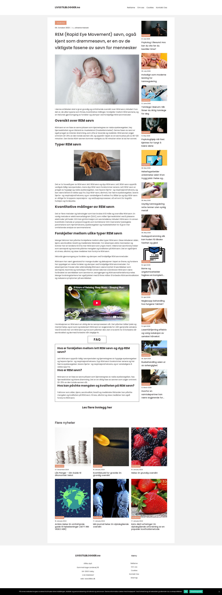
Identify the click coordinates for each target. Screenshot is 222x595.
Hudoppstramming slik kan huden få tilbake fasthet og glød (153, 239)
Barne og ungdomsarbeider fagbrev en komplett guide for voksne (152, 272)
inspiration (146, 36)
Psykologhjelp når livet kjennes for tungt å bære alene (153, 142)
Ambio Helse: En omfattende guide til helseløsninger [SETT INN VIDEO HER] (72, 526)
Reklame (131, 7)
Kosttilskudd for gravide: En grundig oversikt (107, 474)
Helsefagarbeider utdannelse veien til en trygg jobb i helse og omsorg (153, 175)
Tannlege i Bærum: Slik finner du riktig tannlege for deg (153, 110)
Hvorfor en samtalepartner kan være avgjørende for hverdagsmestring (152, 394)
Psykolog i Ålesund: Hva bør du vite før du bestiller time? (153, 45)
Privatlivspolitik (196, 591)
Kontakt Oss (161, 7)
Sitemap (134, 578)
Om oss (140, 7)
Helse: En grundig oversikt (144, 473)
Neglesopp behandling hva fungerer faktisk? (153, 302)
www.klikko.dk (90, 579)
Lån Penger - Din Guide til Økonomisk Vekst (68, 474)
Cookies (150, 7)
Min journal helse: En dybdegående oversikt (111, 525)
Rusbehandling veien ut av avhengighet (153, 364)
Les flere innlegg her (97, 407)
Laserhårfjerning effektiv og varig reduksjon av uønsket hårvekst (154, 333)
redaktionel (61, 23)
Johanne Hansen (81, 28)
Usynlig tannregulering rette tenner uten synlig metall (153, 207)
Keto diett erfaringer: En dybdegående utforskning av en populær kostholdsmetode (148, 526)
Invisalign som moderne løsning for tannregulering (153, 78)
